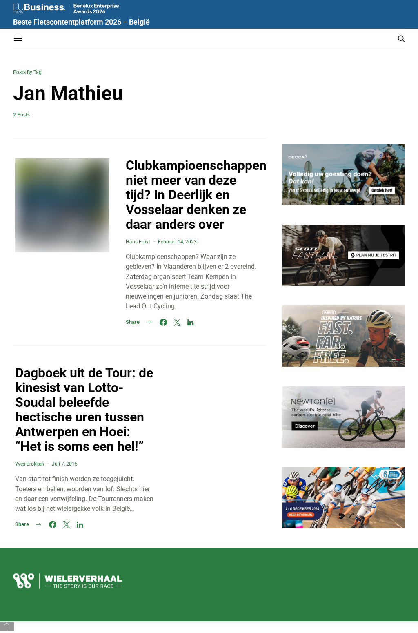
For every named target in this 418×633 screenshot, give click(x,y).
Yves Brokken (29, 464)
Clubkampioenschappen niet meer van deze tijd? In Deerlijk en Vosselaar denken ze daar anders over (196, 195)
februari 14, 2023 (177, 242)
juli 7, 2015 (65, 464)
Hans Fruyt (138, 242)
